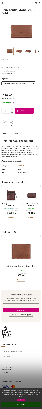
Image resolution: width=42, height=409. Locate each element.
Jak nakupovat (6, 356)
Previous (3, 186)
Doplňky (21, 166)
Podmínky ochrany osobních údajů (12, 351)
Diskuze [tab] (15, 133)
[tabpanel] (11, 205)
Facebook (4, 372)
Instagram (4, 375)
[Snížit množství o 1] (12, 112)
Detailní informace (8, 71)
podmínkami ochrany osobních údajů (21, 316)
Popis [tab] (4, 133)
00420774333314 (6, 370)
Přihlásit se (21, 310)
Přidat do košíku (26, 111)
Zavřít (36, 128)
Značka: (8, 74)
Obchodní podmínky (7, 354)
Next (39, 186)
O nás (3, 349)
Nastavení (21, 400)
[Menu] (40, 3)
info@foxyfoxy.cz (6, 367)
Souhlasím (21, 404)
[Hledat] (32, 2)
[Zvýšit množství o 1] (12, 109)
